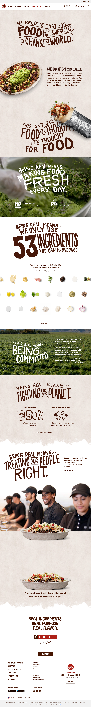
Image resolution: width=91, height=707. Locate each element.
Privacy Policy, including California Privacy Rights (39, 704)
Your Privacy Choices (55, 704)
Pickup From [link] (68, 5)
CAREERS (11, 666)
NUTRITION (46, 6)
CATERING (18, 6)
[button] (45, 654)
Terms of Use (66, 702)
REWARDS (27, 6)
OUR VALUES (36, 6)
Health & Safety (37, 669)
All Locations (36, 675)
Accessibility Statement (10, 702)
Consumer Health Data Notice (55, 702)
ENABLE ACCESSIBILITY (84, 1)
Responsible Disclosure (38, 679)
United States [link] (13, 697)
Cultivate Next (36, 673)
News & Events (36, 664)
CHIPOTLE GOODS (14, 669)
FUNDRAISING (13, 676)
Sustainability (36, 677)
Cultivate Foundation (38, 671)
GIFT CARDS (12, 673)
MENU (10, 6)
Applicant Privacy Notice (22, 702)
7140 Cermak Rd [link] (69, 6)
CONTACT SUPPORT (15, 663)
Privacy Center (82, 702)
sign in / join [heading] (81, 6)
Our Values (35, 662)
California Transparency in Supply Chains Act (38, 702)
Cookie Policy (74, 702)
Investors (35, 666)
